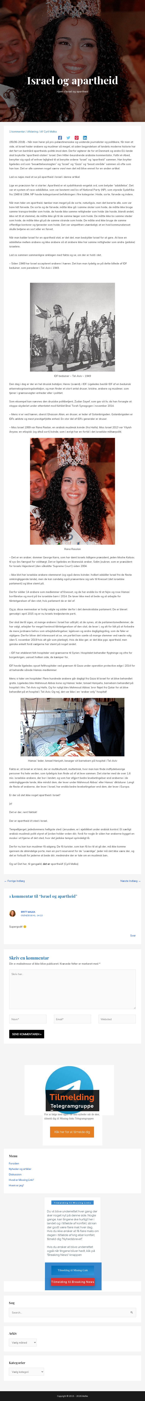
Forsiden (14, 1163)
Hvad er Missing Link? (21, 1179)
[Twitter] (68, 138)
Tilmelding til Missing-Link (73, 1270)
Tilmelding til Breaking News (72, 1281)
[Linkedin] (85, 138)
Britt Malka (28, 912)
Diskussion (15, 1174)
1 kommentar (17, 131)
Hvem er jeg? (16, 1185)
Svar (133, 935)
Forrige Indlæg (14, 880)
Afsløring (32, 131)
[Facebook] (60, 138)
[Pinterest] (77, 138)
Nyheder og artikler (20, 1168)
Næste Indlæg (130, 880)
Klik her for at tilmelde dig (72, 1132)
